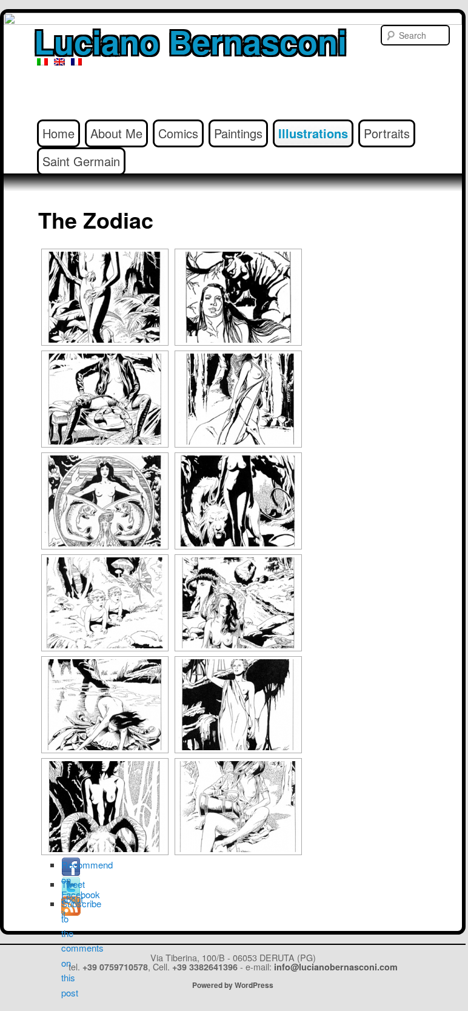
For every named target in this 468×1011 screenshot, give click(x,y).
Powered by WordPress (232, 984)
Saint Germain (81, 161)
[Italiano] (42, 61)
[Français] (76, 61)
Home (58, 133)
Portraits (387, 133)
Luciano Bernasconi (190, 41)
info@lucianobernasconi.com (336, 967)
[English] (59, 61)
